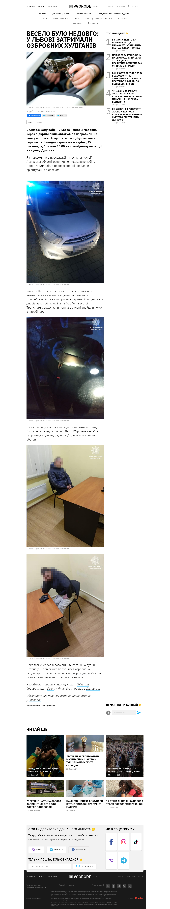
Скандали (41, 13)
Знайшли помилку (33, 705)
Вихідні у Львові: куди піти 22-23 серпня (43, 770)
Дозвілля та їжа (60, 18)
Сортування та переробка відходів (113, 13)
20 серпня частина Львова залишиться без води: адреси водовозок (44, 804)
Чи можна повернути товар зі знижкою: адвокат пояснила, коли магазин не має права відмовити (127, 96)
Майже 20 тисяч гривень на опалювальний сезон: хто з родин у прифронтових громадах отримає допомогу (127, 60)
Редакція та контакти (66, 885)
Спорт (44, 18)
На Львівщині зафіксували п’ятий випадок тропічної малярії (84, 804)
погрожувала (80, 673)
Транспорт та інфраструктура (98, 18)
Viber (50, 688)
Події (76, 18)
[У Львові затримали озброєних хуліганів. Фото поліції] (65, 231)
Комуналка (77, 23)
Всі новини (93, 23)
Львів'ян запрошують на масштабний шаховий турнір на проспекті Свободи (83, 761)
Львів (95, 877)
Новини (31, 6)
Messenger (81, 849)
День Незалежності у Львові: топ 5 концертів (124, 770)
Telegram (83, 684)
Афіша (40, 6)
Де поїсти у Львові (61, 13)
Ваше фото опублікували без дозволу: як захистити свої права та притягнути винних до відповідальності (127, 78)
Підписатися (87, 866)
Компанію (121, 6)
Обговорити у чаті (48, 705)
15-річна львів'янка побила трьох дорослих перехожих (124, 802)
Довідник (52, 6)
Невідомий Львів (83, 13)
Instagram (93, 688)
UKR (134, 6)
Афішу (110, 6)
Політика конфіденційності (36, 887)
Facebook (35, 700)
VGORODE (82, 876)
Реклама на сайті (98, 885)
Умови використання (34, 885)
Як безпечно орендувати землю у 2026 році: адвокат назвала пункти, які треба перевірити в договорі (127, 114)
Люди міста (123, 18)
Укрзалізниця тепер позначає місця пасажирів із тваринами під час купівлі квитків (126, 43)
